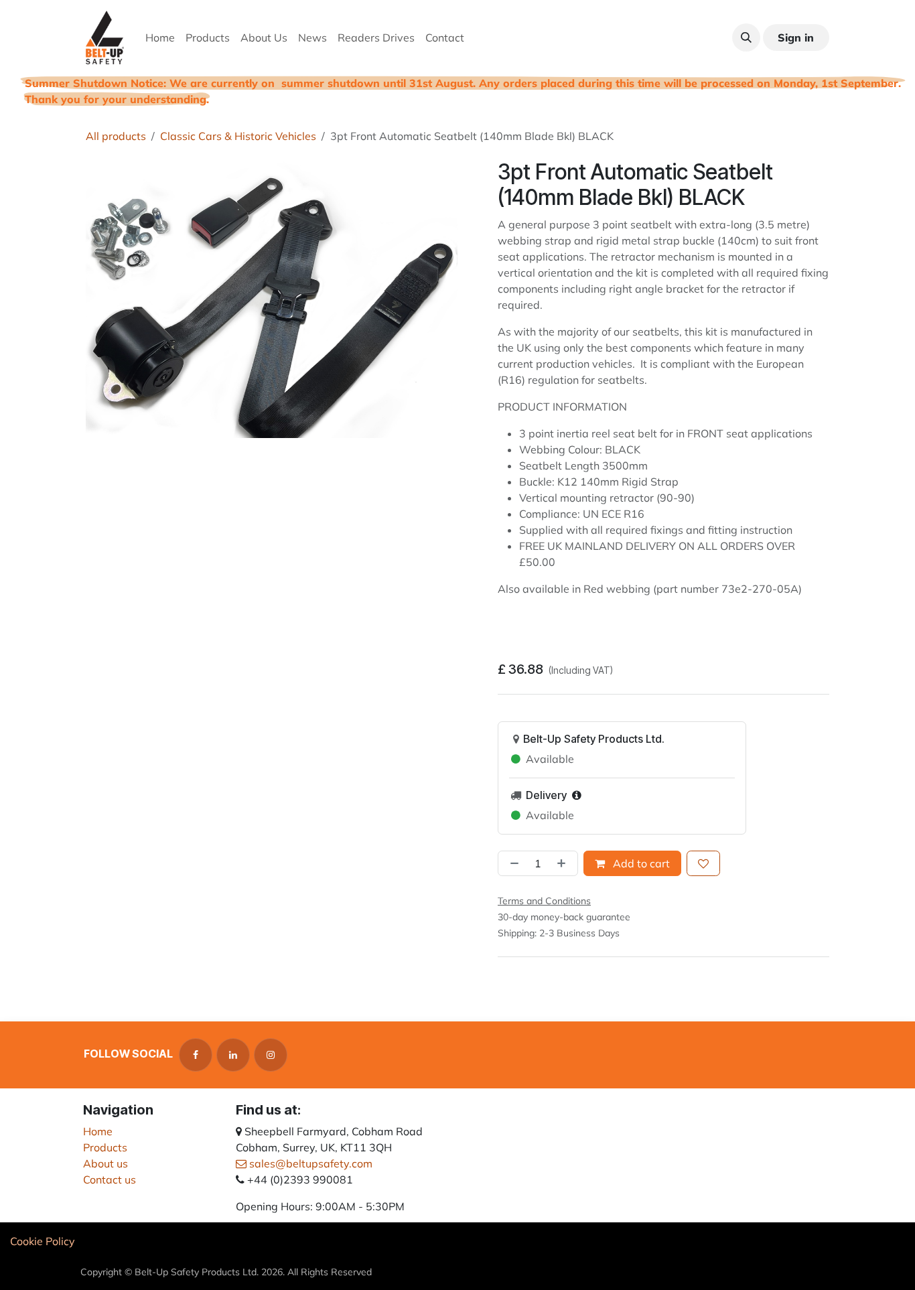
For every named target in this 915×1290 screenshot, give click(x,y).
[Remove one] (511, 863)
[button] (746, 37)
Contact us (109, 1179)
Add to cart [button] (640, 863)
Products (105, 1147)
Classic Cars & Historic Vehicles (238, 136)
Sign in (796, 37)
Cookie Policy (42, 1241)
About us (105, 1163)
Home (98, 1131)
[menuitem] (160, 37)
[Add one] (564, 863)
